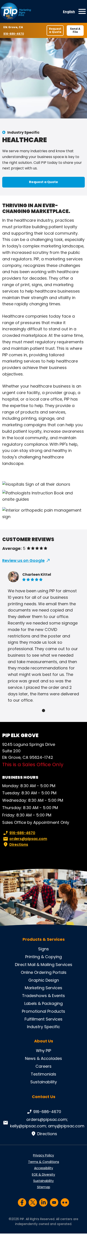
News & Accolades (43, 1058)
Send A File (75, 30)
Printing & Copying (43, 957)
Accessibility (43, 1168)
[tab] (43, 710)
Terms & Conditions (43, 1162)
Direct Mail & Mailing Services (43, 964)
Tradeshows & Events (43, 995)
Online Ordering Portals (43, 972)
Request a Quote (55, 30)
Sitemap (43, 1187)
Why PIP (43, 1050)
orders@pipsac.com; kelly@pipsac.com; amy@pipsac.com (47, 1123)
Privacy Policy (43, 1155)
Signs (43, 949)
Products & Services (44, 939)
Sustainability (43, 1082)
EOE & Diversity (43, 1174)
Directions (18, 844)
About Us (43, 1041)
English (69, 11)
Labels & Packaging (43, 1003)
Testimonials (43, 1074)
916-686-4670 (13, 34)
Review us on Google (23, 560)
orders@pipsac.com (28, 838)
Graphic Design (43, 980)
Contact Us (43, 1096)
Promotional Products (43, 1011)
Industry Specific (23, 132)
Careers (43, 1066)
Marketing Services (43, 988)
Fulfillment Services (43, 1019)
